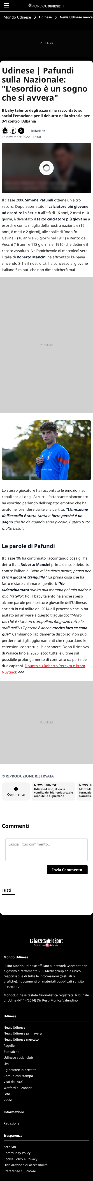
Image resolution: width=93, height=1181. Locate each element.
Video (8, 1100)
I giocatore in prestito (20, 1070)
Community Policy (17, 1153)
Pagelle (9, 1045)
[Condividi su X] (21, 131)
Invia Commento (67, 869)
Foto (7, 1094)
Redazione (11, 1123)
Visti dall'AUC (13, 1081)
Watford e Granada (18, 1088)
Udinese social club (18, 1057)
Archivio (10, 1147)
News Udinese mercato (21, 1039)
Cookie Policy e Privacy (20, 1159)
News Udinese (14, 1027)
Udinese (45, 17)
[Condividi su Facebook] (13, 131)
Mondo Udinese (17, 17)
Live (6, 1063)
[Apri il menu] (6, 5)
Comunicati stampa (18, 1076)
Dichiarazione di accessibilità (26, 1165)
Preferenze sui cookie (20, 1171)
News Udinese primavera (23, 1033)
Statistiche (11, 1051)
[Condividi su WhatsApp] (5, 131)
